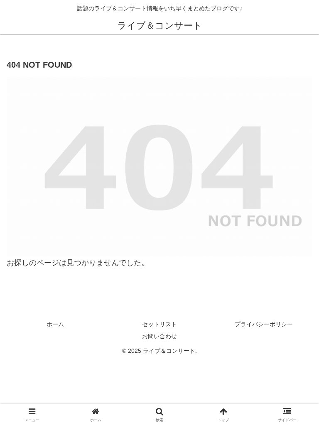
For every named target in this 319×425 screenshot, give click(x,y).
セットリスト (159, 324)
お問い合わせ (159, 336)
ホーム (55, 324)
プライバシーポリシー (264, 324)
